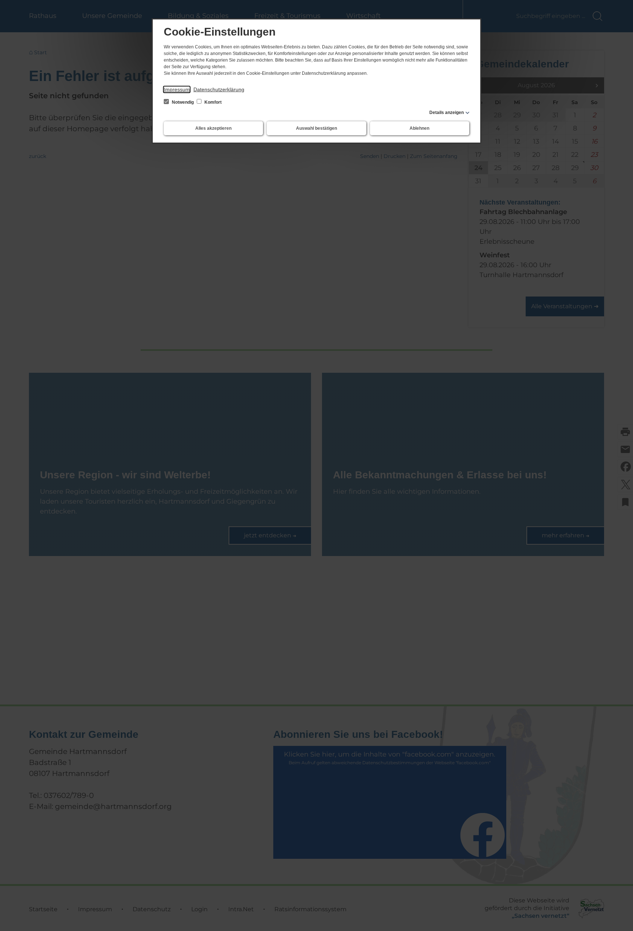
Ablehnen (419, 128)
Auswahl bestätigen (316, 128)
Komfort (212, 102)
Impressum (177, 89)
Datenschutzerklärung (218, 89)
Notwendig (183, 102)
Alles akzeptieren (213, 128)
